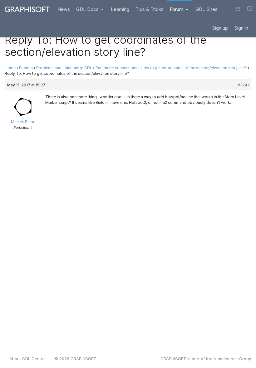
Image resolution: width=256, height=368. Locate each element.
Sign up (220, 28)
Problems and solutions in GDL (64, 67)
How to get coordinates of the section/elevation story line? (194, 67)
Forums (26, 67)
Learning (120, 9)
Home (10, 67)
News (63, 9)
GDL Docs (88, 9)
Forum (177, 9)
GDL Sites (206, 9)
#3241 (243, 85)
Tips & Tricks (149, 9)
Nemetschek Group (232, 358)
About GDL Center (27, 358)
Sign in (241, 28)
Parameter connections (116, 67)
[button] (238, 9)
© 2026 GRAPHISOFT (75, 358)
